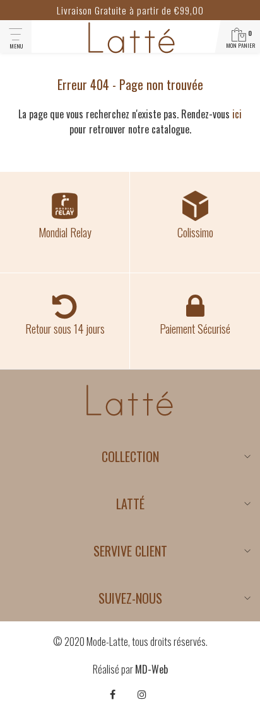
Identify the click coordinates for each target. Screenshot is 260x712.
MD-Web (151, 669)
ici (237, 113)
